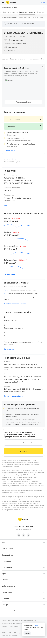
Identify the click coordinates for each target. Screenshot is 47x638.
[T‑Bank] (11, 2)
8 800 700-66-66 (23, 526)
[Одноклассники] (23, 535)
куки (36, 625)
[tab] (5, 59)
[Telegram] (28, 535)
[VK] (18, 535)
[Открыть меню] (3, 2)
